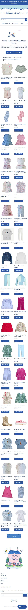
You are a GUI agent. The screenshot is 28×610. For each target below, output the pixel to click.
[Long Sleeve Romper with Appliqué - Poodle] (20, 210)
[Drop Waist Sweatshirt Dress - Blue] (7, 139)
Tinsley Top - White (19, 265)
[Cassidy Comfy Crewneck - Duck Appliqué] (7, 234)
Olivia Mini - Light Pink (19, 429)
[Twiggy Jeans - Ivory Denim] (20, 234)
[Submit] (26, 19)
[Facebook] (16, 600)
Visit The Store (4, 577)
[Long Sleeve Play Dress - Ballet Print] (7, 187)
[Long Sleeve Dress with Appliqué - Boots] (7, 210)
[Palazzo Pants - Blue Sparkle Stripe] (7, 374)
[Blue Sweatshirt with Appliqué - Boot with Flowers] (20, 443)
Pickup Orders (4, 578)
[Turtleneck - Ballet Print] (20, 187)
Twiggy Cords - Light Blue (20, 358)
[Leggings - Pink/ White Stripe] (20, 116)
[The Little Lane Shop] (14, 13)
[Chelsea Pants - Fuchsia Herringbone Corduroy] (20, 303)
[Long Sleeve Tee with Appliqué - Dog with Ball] (7, 515)
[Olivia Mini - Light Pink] (20, 421)
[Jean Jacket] (7, 257)
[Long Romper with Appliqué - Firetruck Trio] (20, 492)
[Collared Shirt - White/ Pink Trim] (7, 468)
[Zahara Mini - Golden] (7, 421)
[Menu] (1, 13)
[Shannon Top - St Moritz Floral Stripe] (20, 327)
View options (5, 83)
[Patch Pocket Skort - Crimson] (7, 327)
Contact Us (18, 52)
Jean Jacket (4, 265)
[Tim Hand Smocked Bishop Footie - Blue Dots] (20, 515)
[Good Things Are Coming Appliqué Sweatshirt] (7, 69)
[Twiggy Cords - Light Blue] (20, 350)
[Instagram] (12, 600)
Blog (2, 583)
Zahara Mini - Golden (6, 429)
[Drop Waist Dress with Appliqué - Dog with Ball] (20, 163)
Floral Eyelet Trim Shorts (20, 77)
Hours (2, 580)
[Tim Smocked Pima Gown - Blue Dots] (20, 92)
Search (9, 52)
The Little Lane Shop (11, 606)
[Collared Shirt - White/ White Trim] (20, 468)
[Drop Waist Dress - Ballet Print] (7, 163)
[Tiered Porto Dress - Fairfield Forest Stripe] (7, 350)
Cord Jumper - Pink (5, 500)
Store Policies (4, 582)
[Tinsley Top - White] (20, 257)
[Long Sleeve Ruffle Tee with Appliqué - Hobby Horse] (7, 443)
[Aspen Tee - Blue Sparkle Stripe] (7, 303)
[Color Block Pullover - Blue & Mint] (20, 280)
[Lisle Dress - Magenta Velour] (20, 374)
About (2, 573)
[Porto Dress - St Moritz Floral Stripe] (7, 397)
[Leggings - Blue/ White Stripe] (7, 116)
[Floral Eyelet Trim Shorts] (20, 69)
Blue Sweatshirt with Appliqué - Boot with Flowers (19, 453)
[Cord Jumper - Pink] (7, 492)
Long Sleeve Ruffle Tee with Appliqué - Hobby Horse (6, 453)
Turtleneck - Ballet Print (20, 195)
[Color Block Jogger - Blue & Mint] (7, 280)
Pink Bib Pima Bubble (6, 100)
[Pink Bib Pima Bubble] (7, 92)
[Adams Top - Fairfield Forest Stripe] (20, 397)
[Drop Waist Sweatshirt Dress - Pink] (20, 139)
